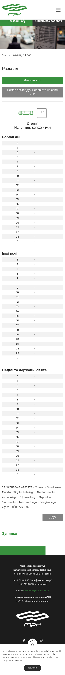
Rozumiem (32, 667)
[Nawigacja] (58, 10)
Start (5, 55)
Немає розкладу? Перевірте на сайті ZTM (32, 92)
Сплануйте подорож (48, 21)
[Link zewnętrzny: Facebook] (24, 640)
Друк (53, 517)
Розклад (13, 21)
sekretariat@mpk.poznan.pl (36, 590)
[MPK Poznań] (6, 10)
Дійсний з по (32, 80)
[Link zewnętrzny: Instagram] (41, 640)
